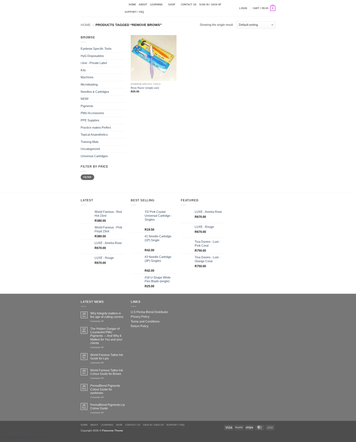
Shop (171, 4)
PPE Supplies (90, 120)
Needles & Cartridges (95, 91)
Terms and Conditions (145, 321)
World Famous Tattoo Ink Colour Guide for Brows (106, 372)
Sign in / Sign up (210, 4)
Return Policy (140, 326)
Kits (83, 70)
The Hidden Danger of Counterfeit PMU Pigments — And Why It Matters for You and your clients (106, 336)
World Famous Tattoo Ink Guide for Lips (106, 356)
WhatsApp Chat (21, 437)
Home (132, 4)
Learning (156, 4)
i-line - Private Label (94, 63)
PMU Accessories (92, 113)
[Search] (124, 4)
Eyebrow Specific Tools (96, 48)
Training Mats (89, 141)
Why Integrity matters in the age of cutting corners (106, 315)
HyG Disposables (92, 56)
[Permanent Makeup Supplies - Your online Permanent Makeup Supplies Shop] (99, 8)
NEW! (84, 98)
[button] (243, 8)
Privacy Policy (140, 316)
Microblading (89, 84)
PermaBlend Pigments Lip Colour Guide (107, 406)
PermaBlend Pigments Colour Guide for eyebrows (105, 389)
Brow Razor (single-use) (145, 87)
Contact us (189, 4)
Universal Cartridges (94, 156)
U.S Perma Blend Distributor (149, 312)
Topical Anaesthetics (94, 134)
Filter (87, 177)
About (143, 4)
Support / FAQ (134, 12)
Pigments (87, 106)
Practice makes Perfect (96, 127)
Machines (87, 77)
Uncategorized (90, 148)
